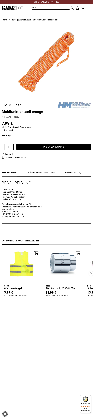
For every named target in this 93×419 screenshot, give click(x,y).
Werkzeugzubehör (27, 20)
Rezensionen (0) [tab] (73, 172)
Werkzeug (13, 20)
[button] (5, 414)
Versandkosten (25, 127)
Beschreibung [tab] (9, 172)
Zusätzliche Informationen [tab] (40, 172)
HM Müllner (11, 105)
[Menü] (89, 396)
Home (4, 20)
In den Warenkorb (53, 146)
